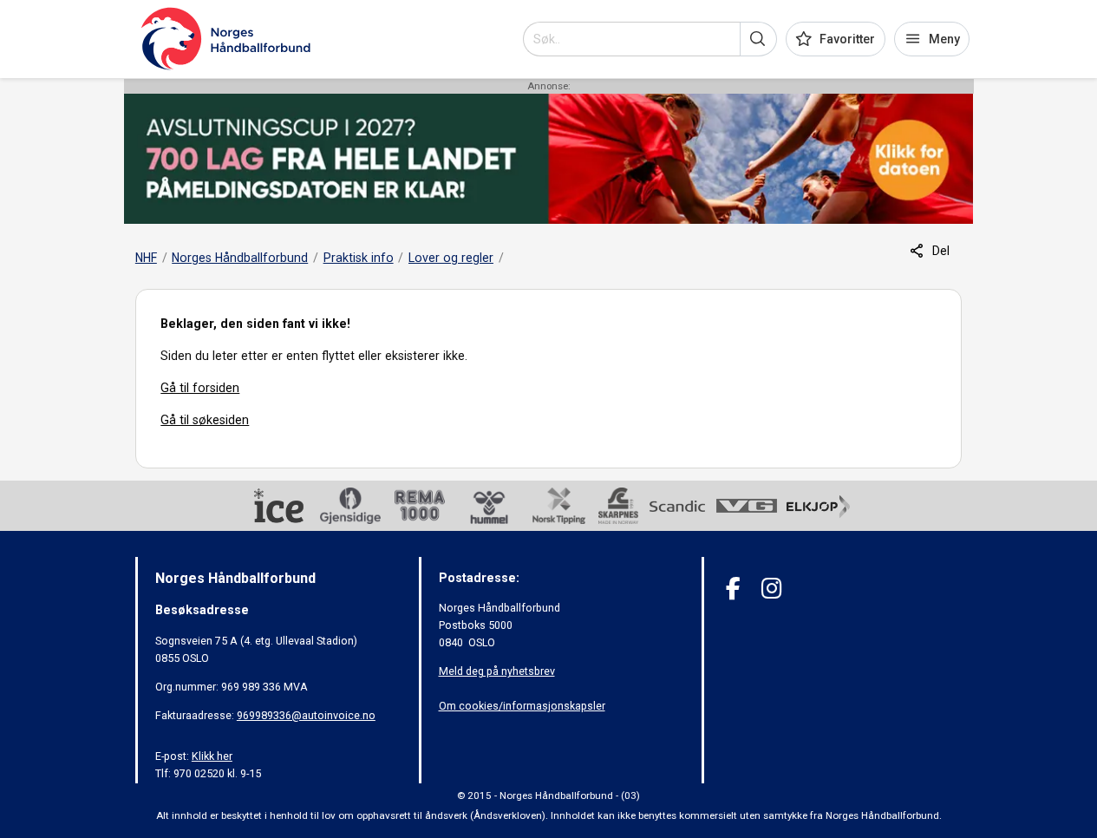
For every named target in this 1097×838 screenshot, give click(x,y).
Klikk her (212, 756)
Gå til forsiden (199, 388)
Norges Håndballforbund (240, 258)
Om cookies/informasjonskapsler (522, 705)
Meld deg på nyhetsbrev (497, 671)
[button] (758, 39)
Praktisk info (358, 258)
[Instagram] (771, 589)
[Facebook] (733, 589)
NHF (146, 258)
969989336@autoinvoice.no (306, 715)
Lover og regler (450, 258)
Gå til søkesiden (204, 420)
